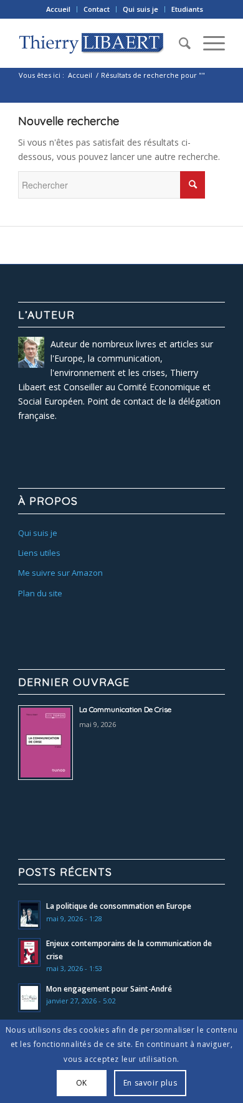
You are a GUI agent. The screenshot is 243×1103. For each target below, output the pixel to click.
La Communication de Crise (125, 709)
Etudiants (187, 9)
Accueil (58, 9)
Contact (96, 9)
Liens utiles (39, 552)
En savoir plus (150, 1082)
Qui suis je (140, 9)
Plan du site (40, 593)
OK (81, 1082)
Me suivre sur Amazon (60, 572)
